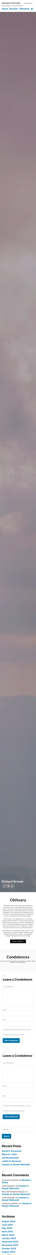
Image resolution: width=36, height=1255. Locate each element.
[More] (32, 9)
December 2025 (10, 1241)
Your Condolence (8, 986)
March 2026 (8, 1235)
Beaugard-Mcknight (11, 3)
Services (13, 8)
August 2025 (8, 1252)
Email (4, 1020)
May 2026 (7, 1228)
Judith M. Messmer (11, 1161)
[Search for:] (18, 1129)
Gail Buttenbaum (10, 1157)
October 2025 (9, 1248)
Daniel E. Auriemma (12, 1151)
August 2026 (8, 1221)
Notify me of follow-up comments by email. (17, 1029)
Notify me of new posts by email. (14, 1034)
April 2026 (7, 1231)
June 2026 (7, 1225)
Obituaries (24, 8)
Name (4, 1010)
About (5, 8)
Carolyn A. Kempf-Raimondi (16, 1164)
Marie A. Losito (9, 1154)
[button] (18, 941)
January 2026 (9, 1238)
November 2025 (10, 1245)
